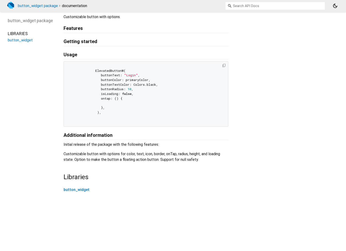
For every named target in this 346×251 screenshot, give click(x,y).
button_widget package (38, 6)
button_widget (76, 189)
